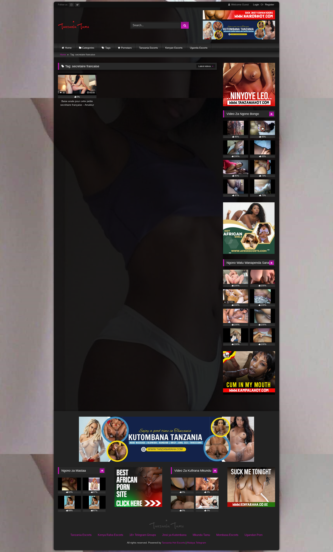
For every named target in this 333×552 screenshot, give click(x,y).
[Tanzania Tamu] (73, 25)
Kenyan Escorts (173, 47)
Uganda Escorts (198, 47)
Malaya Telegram (196, 542)
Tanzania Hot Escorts (173, 542)
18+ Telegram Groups (142, 534)
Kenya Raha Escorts (110, 534)
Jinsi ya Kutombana (174, 534)
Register (269, 4)
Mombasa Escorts (227, 534)
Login (256, 4)
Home (68, 47)
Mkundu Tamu (201, 534)
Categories (88, 47)
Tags (107, 47)
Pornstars (126, 47)
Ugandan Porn (254, 534)
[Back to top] (322, 541)
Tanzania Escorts (148, 47)
